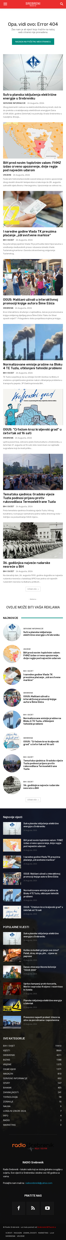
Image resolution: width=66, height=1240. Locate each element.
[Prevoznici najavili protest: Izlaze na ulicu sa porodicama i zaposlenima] (12, 1022)
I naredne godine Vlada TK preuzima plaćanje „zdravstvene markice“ (29, 233)
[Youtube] (47, 1208)
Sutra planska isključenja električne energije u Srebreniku (29, 96)
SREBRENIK (8, 308)
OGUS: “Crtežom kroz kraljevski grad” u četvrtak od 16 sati (41, 743)
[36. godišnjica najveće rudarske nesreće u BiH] (33, 540)
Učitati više (32, 589)
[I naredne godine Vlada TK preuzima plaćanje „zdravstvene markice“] (33, 209)
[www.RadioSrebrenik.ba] (33, 1147)
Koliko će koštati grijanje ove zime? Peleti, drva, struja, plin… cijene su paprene (41, 953)
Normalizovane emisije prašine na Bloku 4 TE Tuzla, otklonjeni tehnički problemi (32, 366)
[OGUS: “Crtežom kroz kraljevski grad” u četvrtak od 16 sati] (33, 407)
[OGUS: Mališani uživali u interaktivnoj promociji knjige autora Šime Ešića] (33, 277)
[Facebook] (18, 1208)
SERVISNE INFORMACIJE (14, 103)
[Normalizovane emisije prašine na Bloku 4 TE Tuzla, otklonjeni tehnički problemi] (33, 342)
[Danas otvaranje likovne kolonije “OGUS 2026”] (12, 972)
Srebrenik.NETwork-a (46, 1227)
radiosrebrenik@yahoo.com (38, 1183)
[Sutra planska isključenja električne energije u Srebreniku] (33, 72)
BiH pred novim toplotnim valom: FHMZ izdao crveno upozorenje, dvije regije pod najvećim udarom (32, 166)
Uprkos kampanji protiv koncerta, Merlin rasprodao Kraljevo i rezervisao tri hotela (43, 986)
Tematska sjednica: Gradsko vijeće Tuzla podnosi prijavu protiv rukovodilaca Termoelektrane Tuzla (29, 498)
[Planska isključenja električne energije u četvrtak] (12, 1005)
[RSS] (33, 1208)
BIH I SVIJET (8, 240)
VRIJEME (7, 175)
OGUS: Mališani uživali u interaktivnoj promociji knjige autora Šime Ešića (30, 301)
